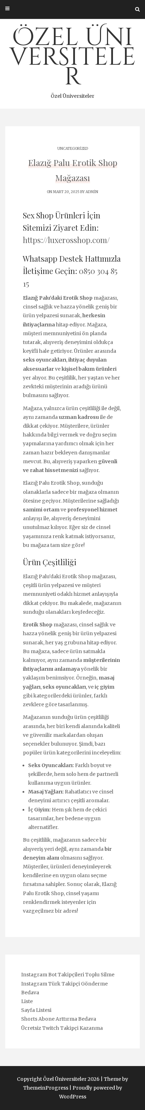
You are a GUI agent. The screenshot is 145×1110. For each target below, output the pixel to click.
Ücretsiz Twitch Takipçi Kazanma (62, 1028)
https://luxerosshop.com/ (66, 240)
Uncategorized (72, 148)
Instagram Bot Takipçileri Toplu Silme (67, 974)
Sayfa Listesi (36, 1010)
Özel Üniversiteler (72, 60)
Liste (27, 1001)
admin (92, 192)
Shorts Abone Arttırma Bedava (58, 1019)
